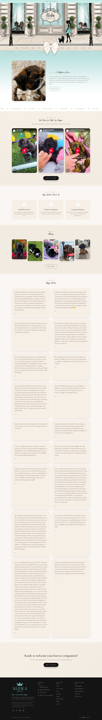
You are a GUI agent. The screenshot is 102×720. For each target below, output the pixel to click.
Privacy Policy (77, 693)
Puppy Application (78, 686)
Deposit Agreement (79, 688)
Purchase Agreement (79, 691)
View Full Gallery (51, 266)
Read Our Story (54, 88)
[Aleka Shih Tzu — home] (51, 48)
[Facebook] (16, 710)
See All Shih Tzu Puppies (51, 178)
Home (16, 48)
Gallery (63, 48)
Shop (89, 48)
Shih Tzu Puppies (25, 48)
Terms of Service (78, 696)
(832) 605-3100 (43, 692)
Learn (68, 48)
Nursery (33, 48)
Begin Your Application (51, 664)
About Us (58, 696)
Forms (75, 48)
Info (39, 48)
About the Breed (59, 698)
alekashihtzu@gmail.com (45, 689)
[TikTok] (23, 710)
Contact (83, 48)
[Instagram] (20, 710)
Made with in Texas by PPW (84, 717)
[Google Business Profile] (13, 710)
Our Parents (58, 693)
